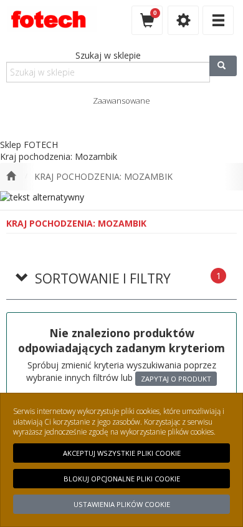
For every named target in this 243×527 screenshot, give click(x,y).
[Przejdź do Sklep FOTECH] (11, 176)
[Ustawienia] (183, 20)
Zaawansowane (121, 100)
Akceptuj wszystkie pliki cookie (122, 453)
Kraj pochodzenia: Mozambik (103, 176)
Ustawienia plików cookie (122, 504)
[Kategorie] (218, 20)
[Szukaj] (223, 66)
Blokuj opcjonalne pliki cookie (122, 478)
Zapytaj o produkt (176, 378)
